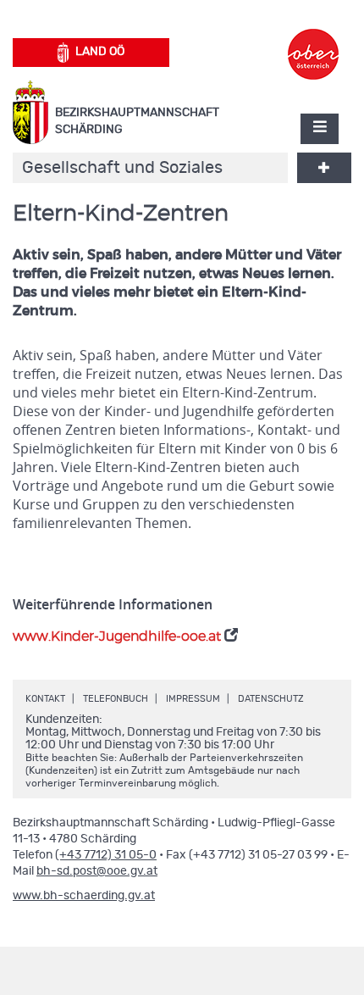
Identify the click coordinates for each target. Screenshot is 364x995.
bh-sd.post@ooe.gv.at (96, 871)
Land (99, 52)
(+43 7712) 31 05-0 (106, 855)
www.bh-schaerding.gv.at (84, 896)
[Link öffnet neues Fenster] (313, 39)
